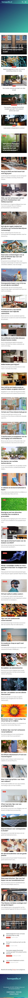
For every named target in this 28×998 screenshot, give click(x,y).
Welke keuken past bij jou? (10, 364)
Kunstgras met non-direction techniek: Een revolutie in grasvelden (11, 514)
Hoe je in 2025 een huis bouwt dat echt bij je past (13, 172)
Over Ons (18, 992)
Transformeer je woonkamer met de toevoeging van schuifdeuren (14, 437)
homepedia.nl (11, 992)
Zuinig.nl (14, 969)
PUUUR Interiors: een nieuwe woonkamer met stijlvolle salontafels (11, 311)
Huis (4, 37)
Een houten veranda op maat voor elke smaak (14, 89)
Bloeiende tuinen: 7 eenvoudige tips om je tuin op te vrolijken (13, 720)
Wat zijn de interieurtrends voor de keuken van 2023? (13, 542)
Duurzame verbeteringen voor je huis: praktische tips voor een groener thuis (12, 256)
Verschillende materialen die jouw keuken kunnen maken (13, 339)
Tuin (4, 448)
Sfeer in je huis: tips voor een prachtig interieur (11, 805)
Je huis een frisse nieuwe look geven (14, 412)
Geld (4, 655)
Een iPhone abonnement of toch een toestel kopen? (13, 755)
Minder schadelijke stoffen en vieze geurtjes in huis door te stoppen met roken (14, 567)
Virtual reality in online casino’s (12, 594)
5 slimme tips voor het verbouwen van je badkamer (13, 731)
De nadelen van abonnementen (12, 668)
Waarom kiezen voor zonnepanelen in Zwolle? (13, 830)
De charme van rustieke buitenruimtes (9, 462)
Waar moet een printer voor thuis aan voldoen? (12, 780)
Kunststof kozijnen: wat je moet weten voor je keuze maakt (15, 923)
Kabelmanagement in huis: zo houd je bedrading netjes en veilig (14, 70)
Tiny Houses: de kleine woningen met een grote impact (14, 904)
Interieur (5, 374)
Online (4, 581)
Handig (14, 66)
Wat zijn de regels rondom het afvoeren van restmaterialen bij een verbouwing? (14, 228)
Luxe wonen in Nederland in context (14, 128)
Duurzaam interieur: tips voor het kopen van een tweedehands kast (13, 879)
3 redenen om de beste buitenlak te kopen (13, 488)
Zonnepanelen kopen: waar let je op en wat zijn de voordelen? (13, 284)
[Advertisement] (14, 19)
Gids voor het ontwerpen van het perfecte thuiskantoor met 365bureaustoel (12, 200)
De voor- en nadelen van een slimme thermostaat (13, 693)
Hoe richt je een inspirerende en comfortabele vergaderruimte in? (13, 388)
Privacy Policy (14, 994)
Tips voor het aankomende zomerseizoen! (10, 619)
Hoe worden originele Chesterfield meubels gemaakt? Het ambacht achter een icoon (14, 109)
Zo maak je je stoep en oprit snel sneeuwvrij (12, 644)
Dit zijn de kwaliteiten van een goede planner (14, 854)
